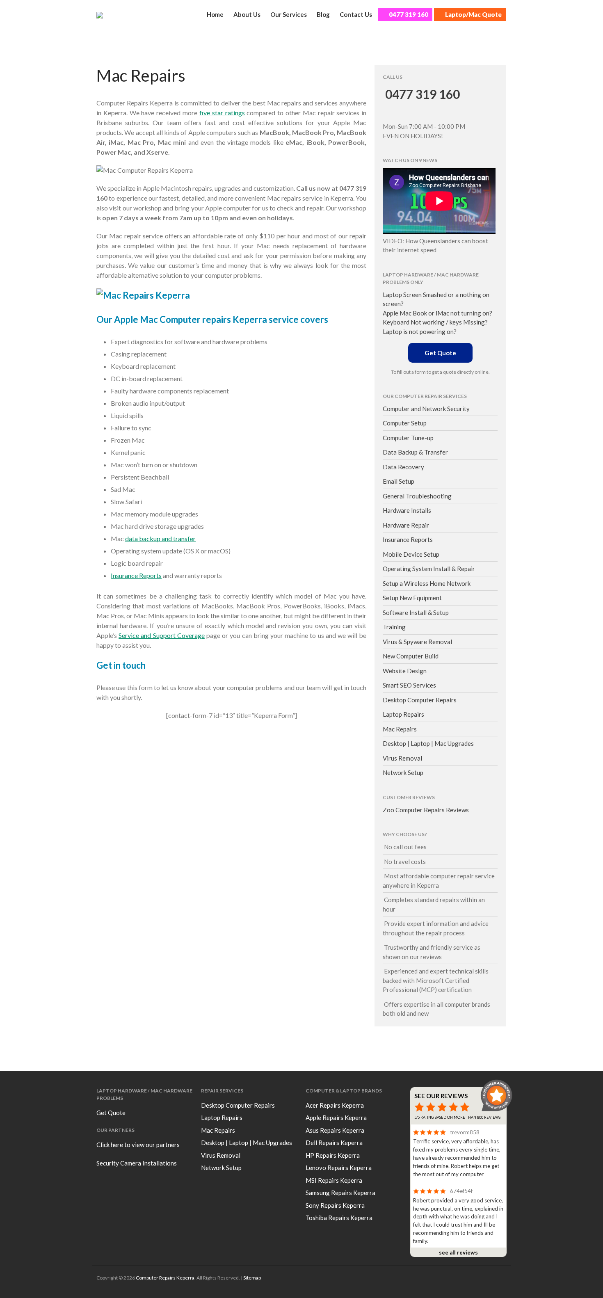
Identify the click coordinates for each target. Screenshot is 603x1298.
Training (394, 627)
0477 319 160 (408, 14)
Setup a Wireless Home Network (427, 583)
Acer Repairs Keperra (335, 1105)
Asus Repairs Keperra (335, 1130)
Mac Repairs (400, 729)
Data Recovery (403, 467)
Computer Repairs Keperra (165, 1278)
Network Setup (403, 772)
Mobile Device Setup (411, 554)
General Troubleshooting (417, 496)
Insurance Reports (136, 575)
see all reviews (458, 1252)
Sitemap (252, 1278)
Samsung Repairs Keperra (340, 1192)
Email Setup (398, 481)
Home (215, 14)
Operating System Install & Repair (429, 568)
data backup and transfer (160, 538)
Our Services (288, 14)
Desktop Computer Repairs (420, 700)
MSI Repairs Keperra (334, 1180)
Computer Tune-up (408, 437)
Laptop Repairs (403, 714)
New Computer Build (411, 656)
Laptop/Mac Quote (473, 14)
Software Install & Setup (416, 612)
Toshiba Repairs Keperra (339, 1217)
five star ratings (222, 113)
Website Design (405, 670)
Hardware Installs (407, 510)
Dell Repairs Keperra (334, 1142)
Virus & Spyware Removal (417, 641)
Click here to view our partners (138, 1144)
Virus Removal (402, 758)
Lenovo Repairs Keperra (339, 1167)
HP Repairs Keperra (333, 1155)
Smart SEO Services (409, 685)
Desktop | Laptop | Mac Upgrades (428, 743)
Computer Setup (405, 423)
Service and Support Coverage (162, 635)
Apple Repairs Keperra (336, 1117)
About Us (246, 14)
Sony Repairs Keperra (335, 1205)
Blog (323, 14)
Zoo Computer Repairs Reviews (426, 810)
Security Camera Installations (136, 1163)
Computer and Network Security (426, 408)
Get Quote (440, 352)
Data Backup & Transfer (415, 452)
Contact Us (356, 14)
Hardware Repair (406, 525)
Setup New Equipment (412, 597)
